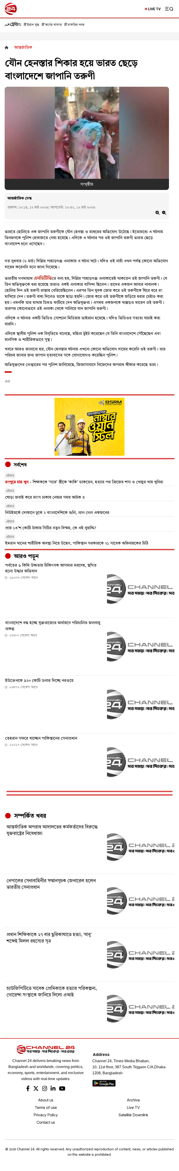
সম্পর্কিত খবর (29, 816)
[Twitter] (36, 1089)
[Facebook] (28, 1089)
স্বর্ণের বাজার (53, 25)
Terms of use (46, 1107)
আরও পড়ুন (26, 556)
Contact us (46, 1122)
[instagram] (44, 1089)
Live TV (133, 1107)
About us (45, 1100)
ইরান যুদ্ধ (33, 25)
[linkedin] (53, 1089)
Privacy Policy (46, 1115)
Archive (133, 1100)
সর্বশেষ (20, 465)
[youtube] (62, 1089)
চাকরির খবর (76, 25)
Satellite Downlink (133, 1115)
